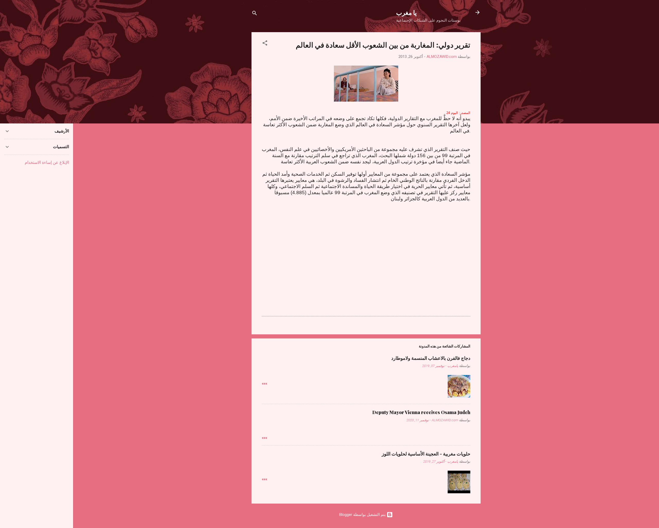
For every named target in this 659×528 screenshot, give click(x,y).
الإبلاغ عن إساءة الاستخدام (47, 162)
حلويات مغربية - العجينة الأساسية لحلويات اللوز (426, 454)
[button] (265, 44)
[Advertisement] (366, 244)
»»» (264, 383)
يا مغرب (406, 12)
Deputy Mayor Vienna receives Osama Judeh (421, 412)
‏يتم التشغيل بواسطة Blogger (363, 514)
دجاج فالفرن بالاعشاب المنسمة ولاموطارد (430, 358)
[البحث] (255, 14)
